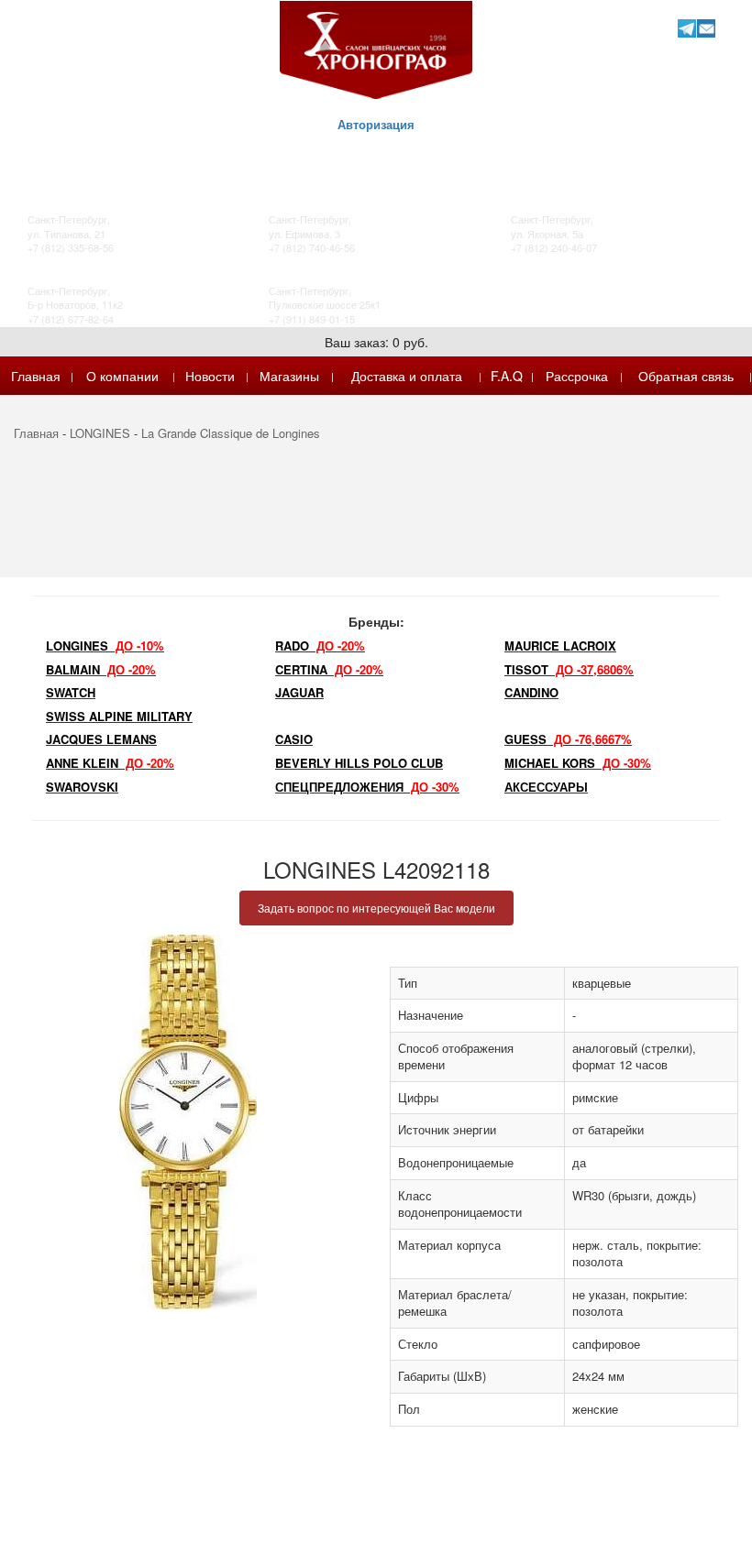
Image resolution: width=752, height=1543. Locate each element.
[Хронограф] (376, 48)
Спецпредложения (367, 786)
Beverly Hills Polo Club (359, 763)
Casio (294, 739)
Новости (210, 376)
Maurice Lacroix (560, 645)
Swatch (70, 692)
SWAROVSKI (82, 786)
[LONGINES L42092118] (188, 1122)
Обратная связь (686, 376)
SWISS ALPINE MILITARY (119, 716)
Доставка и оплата (406, 376)
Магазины (289, 376)
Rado (320, 645)
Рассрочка (577, 376)
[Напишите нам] (705, 28)
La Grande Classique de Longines (230, 433)
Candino (531, 692)
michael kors (577, 763)
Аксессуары (546, 786)
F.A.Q (507, 376)
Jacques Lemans (101, 739)
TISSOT (569, 669)
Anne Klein (110, 763)
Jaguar (299, 692)
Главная (36, 376)
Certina (329, 669)
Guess (568, 739)
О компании (122, 376)
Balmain (101, 669)
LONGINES (100, 433)
